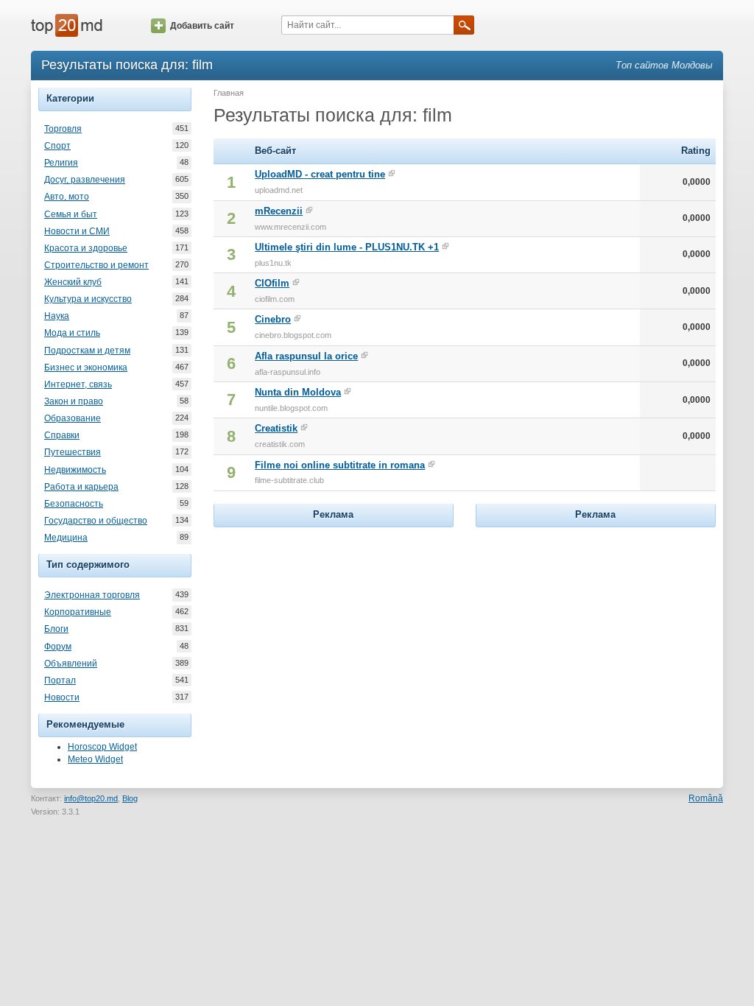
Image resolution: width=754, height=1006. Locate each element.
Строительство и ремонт (96, 265)
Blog (130, 798)
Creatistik (276, 428)
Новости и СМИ (77, 231)
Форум (57, 646)
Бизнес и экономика (85, 367)
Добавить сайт (202, 26)
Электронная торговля (92, 595)
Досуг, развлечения (84, 180)
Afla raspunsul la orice (306, 356)
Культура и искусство (88, 299)
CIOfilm (272, 283)
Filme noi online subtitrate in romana (340, 465)
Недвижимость (75, 470)
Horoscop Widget (102, 747)
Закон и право (73, 401)
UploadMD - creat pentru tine (320, 174)
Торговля (63, 129)
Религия (61, 163)
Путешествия (72, 452)
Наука (56, 316)
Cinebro (273, 319)
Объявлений (70, 663)
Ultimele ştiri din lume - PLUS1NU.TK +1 (347, 247)
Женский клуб (73, 282)
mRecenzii (279, 211)
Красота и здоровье (85, 248)
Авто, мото (66, 196)
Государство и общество (95, 521)
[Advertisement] (333, 623)
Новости (62, 697)
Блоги (56, 629)
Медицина (66, 537)
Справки (62, 435)
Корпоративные (77, 612)
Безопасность (73, 504)
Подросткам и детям (87, 350)
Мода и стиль (72, 333)
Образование (72, 418)
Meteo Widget (95, 759)
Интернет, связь (78, 384)
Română (705, 798)
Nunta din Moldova (298, 392)
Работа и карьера (81, 487)
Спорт (57, 146)
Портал (60, 680)
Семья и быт (70, 214)
